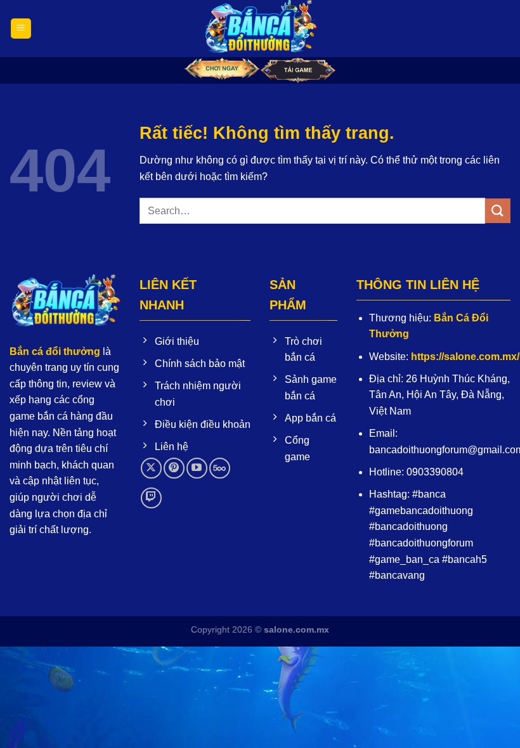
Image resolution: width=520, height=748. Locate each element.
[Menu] (21, 28)
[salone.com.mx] (260, 28)
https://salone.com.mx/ (465, 356)
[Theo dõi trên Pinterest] (174, 468)
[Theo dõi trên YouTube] (196, 468)
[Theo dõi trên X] (151, 468)
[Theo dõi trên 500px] (219, 468)
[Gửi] (497, 210)
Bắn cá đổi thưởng (55, 351)
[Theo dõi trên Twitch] (151, 497)
